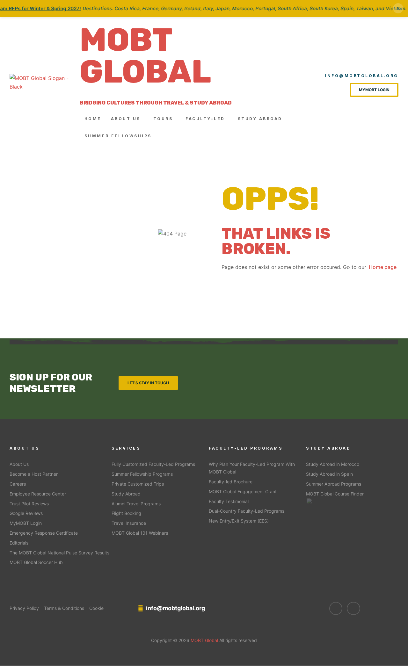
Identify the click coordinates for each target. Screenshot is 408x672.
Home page (383, 267)
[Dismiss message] (398, 8)
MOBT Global (145, 55)
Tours (163, 118)
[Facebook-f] (336, 608)
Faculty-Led (205, 118)
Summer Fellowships (118, 136)
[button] (127, 118)
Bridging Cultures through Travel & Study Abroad (156, 103)
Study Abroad (260, 118)
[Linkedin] (353, 608)
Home (92, 118)
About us (126, 118)
